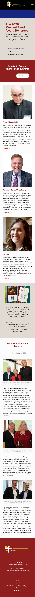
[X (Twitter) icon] (16, 590)
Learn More (6, 278)
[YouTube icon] (18, 590)
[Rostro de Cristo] (17, 4)
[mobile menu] (32, 3)
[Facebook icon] (14, 590)
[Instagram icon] (20, 590)
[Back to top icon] (18, 582)
